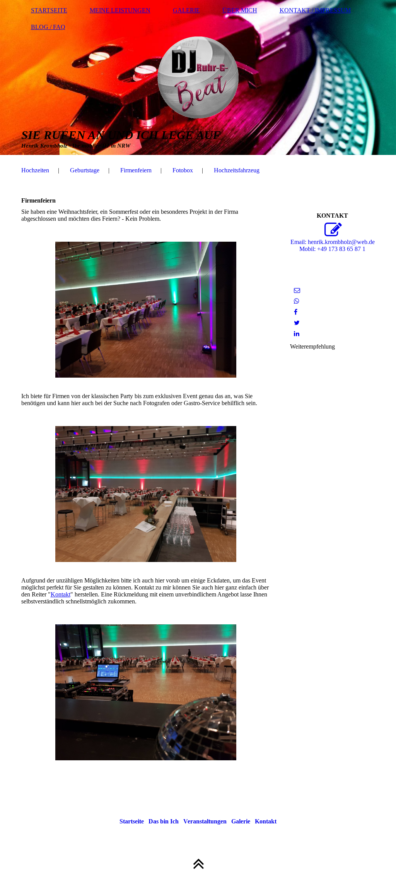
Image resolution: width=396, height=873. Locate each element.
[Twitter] (297, 323)
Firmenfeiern (136, 170)
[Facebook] (295, 312)
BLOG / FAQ (48, 27)
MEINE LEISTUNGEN (120, 10)
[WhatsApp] (296, 301)
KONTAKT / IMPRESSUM (315, 10)
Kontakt (60, 594)
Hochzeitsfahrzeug (236, 170)
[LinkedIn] (296, 333)
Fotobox (182, 170)
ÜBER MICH (239, 10)
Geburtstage (84, 170)
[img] (198, 77)
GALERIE (186, 10)
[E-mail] (297, 290)
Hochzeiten (35, 170)
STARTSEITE (49, 10)
